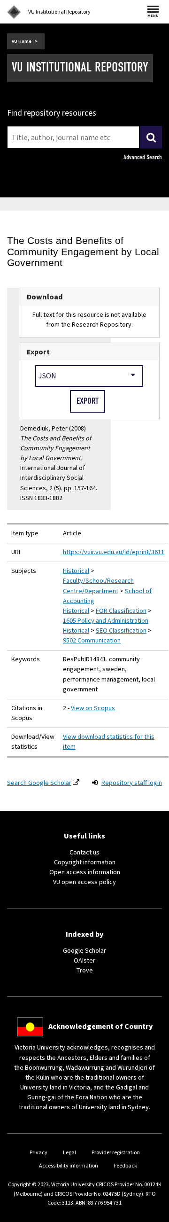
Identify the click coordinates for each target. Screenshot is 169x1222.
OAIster (84, 960)
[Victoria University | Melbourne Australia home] (14, 12)
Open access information (84, 872)
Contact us (84, 852)
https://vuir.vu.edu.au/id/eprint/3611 (113, 552)
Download (45, 296)
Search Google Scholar (39, 783)
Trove (84, 970)
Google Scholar (84, 951)
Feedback (125, 1166)
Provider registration (116, 1153)
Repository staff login (131, 783)
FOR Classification (121, 611)
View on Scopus (93, 708)
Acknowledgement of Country (100, 1026)
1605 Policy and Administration (105, 621)
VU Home (21, 41)
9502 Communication (92, 640)
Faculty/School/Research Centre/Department (98, 585)
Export (38, 351)
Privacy (38, 1153)
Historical (76, 571)
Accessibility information (68, 1166)
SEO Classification (121, 630)
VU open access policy (84, 882)
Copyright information (84, 862)
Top (152, 1214)
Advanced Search (142, 157)
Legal (69, 1153)
